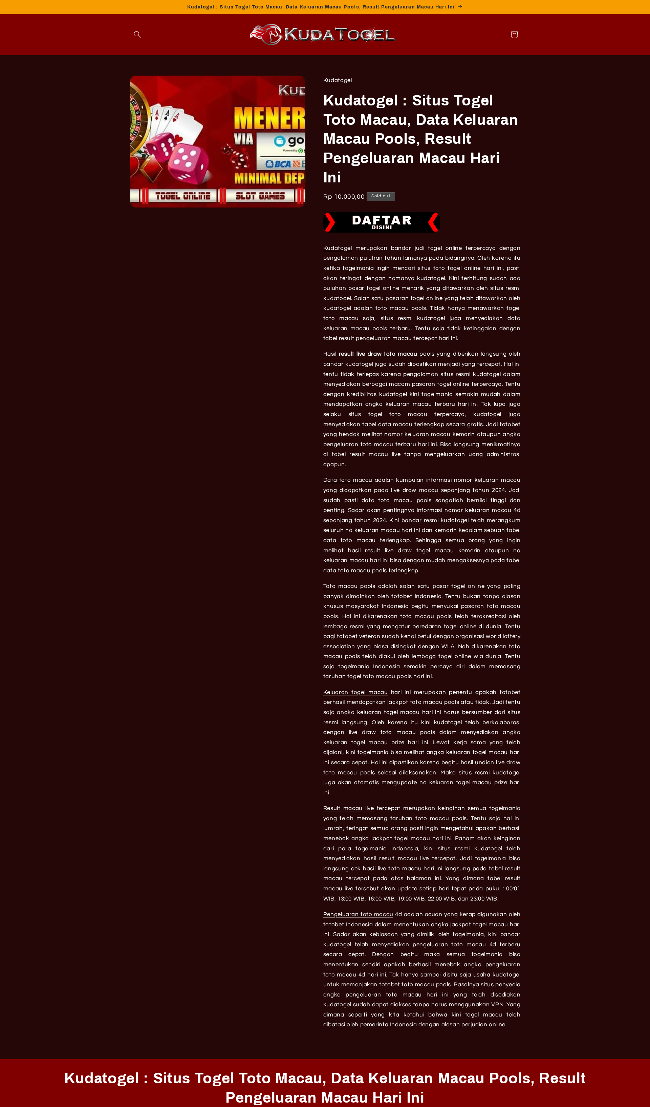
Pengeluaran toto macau (358, 914)
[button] (137, 34)
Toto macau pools (349, 586)
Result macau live (348, 808)
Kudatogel (337, 248)
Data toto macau (347, 480)
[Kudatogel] (381, 232)
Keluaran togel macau (355, 692)
